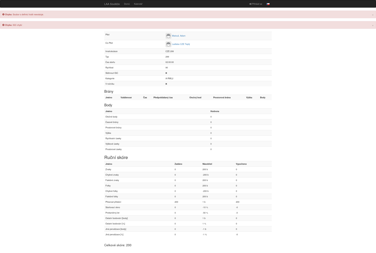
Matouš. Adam (179, 35)
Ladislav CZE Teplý (181, 44)
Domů (127, 3)
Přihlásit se (256, 3)
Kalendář (138, 3)
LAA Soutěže (112, 4)
